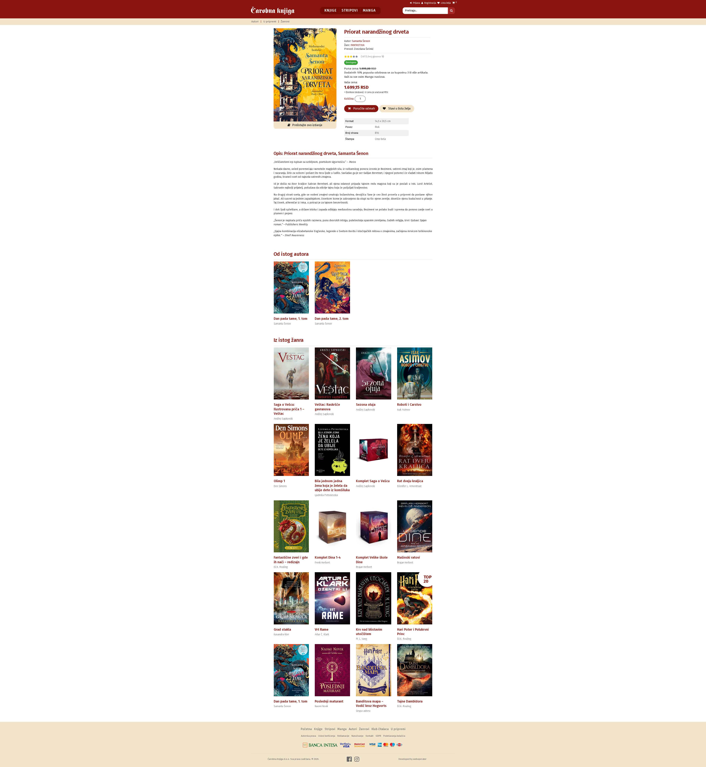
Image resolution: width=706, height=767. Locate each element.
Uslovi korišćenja (326, 736)
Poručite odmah (363, 108)
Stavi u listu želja (399, 108)
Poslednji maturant (329, 701)
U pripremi (269, 21)
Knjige (330, 10)
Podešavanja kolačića (394, 736)
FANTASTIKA (357, 45)
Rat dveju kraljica (410, 481)
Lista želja (445, 3)
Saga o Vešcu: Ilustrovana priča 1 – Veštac (289, 409)
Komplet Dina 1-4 (328, 557)
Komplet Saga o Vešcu (373, 481)
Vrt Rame (321, 630)
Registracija (430, 3)
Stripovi (350, 10)
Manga (369, 10)
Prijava (416, 3)
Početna (306, 729)
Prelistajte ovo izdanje (307, 125)
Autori (254, 21)
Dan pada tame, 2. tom (332, 319)
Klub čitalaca (380, 729)
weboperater (420, 759)
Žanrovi (285, 21)
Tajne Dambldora (409, 701)
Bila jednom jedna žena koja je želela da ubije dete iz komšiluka (332, 485)
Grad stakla (282, 630)
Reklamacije (343, 736)
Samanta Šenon (361, 41)
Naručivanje (357, 736)
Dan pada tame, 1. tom (290, 319)
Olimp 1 (279, 481)
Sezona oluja (365, 405)
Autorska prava (308, 736)
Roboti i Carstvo (409, 405)
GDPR (378, 736)
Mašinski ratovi (408, 557)
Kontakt (369, 736)
